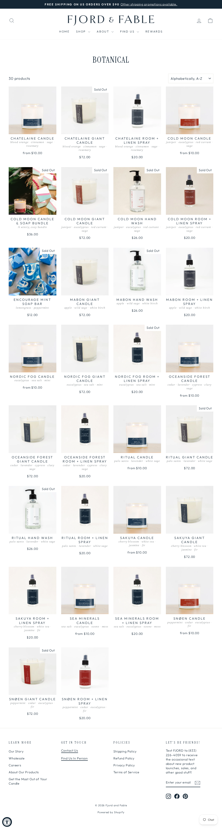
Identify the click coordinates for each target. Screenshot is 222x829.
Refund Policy (123, 758)
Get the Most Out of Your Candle (28, 781)
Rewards (154, 31)
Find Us (128, 31)
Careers (15, 765)
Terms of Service (126, 772)
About (103, 31)
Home (64, 31)
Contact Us (69, 750)
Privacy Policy (124, 765)
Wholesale (17, 758)
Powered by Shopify (111, 812)
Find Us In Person (74, 758)
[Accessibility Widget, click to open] (7, 822)
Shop (81, 31)
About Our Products (24, 772)
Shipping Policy (125, 751)
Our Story (16, 751)
